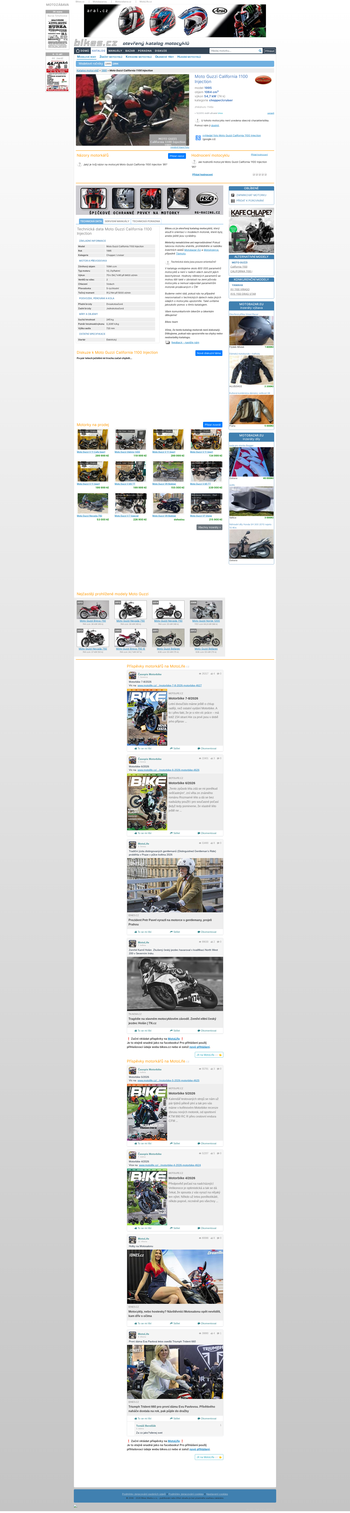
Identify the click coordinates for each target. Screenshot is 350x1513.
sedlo (232, 485)
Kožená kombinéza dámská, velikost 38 (249, 393)
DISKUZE (161, 50)
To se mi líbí (144, 748)
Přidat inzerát (213, 424)
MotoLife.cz (146, 2)
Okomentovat (208, 748)
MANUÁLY (115, 50)
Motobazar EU (192, 249)
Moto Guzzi (240, 262)
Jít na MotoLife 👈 (209, 1054)
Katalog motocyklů (88, 70)
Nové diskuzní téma (209, 353)
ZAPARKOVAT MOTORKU (251, 195)
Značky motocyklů (111, 56)
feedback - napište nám (185, 342)
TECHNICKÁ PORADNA (146, 221)
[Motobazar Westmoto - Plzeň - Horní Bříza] (130, 503)
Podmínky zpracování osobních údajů (144, 1494)
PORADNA (145, 50)
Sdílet (176, 748)
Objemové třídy (164, 56)
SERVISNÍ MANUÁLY (117, 221)
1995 (104, 70)
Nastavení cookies (217, 1494)
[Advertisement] (149, 393)
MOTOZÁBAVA (57, 5)
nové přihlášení (199, 1047)
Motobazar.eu (100, 2)
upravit (270, 113)
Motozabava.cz (123, 2)
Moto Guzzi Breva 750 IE (130, 648)
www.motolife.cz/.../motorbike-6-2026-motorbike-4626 (168, 769)
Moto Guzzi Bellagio (168, 648)
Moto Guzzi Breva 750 (93, 620)
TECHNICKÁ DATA (91, 221)
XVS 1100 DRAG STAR (243, 293)
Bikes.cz (80, 2)
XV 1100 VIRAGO (240, 289)
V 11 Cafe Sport (91, 451)
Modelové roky (86, 56)
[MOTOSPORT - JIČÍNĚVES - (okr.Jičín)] (206, 471)
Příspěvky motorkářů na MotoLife (158, 666)
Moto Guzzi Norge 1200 (206, 620)
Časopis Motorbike (150, 674)
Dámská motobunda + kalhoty (244, 353)
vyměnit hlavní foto (179, 147)
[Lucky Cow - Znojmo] (93, 439)
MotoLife (143, 843)
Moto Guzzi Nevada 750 (130, 620)
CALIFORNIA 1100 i (241, 271)
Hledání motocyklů (189, 56)
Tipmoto (181, 253)
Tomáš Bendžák (146, 1425)
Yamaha (237, 285)
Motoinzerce (211, 249)
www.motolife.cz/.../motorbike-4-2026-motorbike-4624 (170, 1165)
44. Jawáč (57, 58)
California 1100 (238, 266)
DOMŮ (85, 50)
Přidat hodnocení (259, 154)
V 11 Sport (163, 451)
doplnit (215, 125)
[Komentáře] (218, 673)
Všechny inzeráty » (209, 527)
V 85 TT (125, 483)
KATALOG (98, 50)
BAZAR (130, 50)
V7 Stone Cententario (201, 517)
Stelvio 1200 (127, 451)
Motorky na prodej (93, 424)
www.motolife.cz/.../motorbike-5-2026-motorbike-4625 (168, 1080)
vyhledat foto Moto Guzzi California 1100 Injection (232, 135)
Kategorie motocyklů (139, 56)
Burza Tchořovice (57, 15)
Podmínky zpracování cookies (186, 1494)
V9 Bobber (164, 483)
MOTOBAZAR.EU (251, 306)
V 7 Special (127, 515)
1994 (115, 63)
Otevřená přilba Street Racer (243, 314)
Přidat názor (177, 156)
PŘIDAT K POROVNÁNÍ (250, 200)
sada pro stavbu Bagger (241, 445)
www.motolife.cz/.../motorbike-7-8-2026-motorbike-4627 (170, 685)
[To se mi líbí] (212, 673)
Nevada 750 (89, 515)
